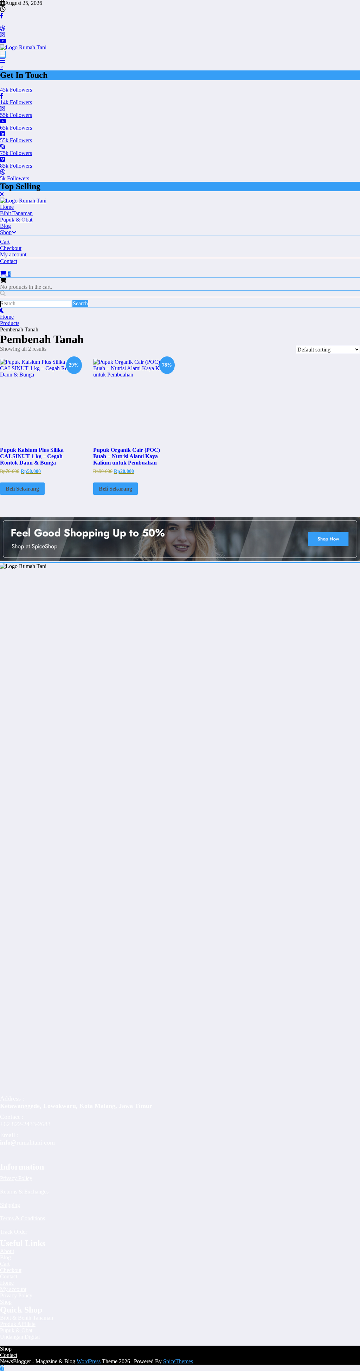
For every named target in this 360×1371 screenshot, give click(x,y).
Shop (6, 232)
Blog (5, 226)
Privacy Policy (16, 1178)
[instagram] (2, 35)
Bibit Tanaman (16, 213)
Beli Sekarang (22, 489)
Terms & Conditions (22, 1218)
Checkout (10, 248)
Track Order (13, 1232)
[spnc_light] (2, 310)
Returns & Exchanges (24, 1192)
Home (7, 207)
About (7, 1251)
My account (13, 254)
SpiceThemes (178, 1361)
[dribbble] (3, 28)
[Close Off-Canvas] (2, 194)
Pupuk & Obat (16, 220)
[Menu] (3, 54)
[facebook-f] (2, 16)
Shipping (10, 1205)
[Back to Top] (2, 1368)
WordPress (89, 1361)
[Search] (3, 294)
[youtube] (3, 41)
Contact (8, 261)
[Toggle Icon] (2, 61)
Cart (4, 242)
